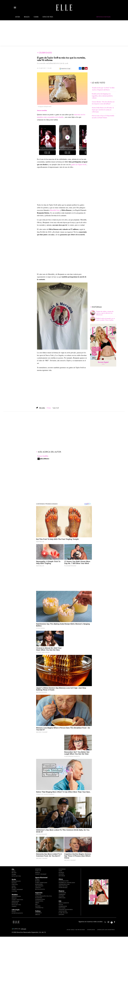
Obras (37, 902)
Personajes (15, 901)
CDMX (60, 870)
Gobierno (38, 912)
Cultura (14, 891)
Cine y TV (38, 870)
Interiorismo (63, 887)
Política (37, 911)
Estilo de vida (48, 17)
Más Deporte (39, 886)
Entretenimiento (17, 913)
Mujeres (37, 906)
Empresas (38, 894)
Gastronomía (16, 896)
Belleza (27, 17)
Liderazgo (62, 894)
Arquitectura (63, 886)
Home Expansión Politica (43, 896)
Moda (17, 17)
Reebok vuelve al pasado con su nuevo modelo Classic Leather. (105, 319)
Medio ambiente (64, 902)
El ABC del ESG (63, 912)
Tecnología (39, 901)
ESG (36, 904)
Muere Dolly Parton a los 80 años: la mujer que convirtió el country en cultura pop (103, 110)
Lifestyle (38, 887)
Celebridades (45, 53)
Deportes (38, 869)
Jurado (14, 906)
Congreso (62, 869)
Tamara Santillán (42, 456)
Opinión (61, 874)
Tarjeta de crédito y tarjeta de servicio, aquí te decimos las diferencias (104, 313)
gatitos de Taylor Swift (78, 164)
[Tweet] (83, 68)
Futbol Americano (41, 882)
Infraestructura (64, 884)
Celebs (36, 17)
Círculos (15, 884)
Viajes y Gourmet (17, 889)
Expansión (38, 893)
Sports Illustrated (41, 877)
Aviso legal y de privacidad (76, 929)
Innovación (63, 911)
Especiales (62, 897)
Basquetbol (39, 884)
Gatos (49, 408)
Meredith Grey (55, 210)
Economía (38, 897)
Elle (13, 869)
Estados (61, 872)
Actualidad (62, 892)
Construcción (64, 881)
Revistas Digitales (104, 17)
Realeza (14, 882)
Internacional (40, 899)
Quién (14, 879)
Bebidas (14, 898)
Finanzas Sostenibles (66, 909)
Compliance (91, 929)
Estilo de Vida (16, 904)
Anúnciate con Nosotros (106, 929)
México (37, 914)
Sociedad (62, 875)
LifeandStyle (39, 907)
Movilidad (62, 907)
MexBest (15, 895)
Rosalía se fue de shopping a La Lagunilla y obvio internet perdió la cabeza (102, 96)
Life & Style (15, 910)
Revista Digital (103, 362)
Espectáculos (16, 881)
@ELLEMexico (44, 459)
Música (37, 872)
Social (61, 904)
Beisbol (37, 881)
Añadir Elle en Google (65, 68)
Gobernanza (63, 906)
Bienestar (15, 903)
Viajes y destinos (17, 899)
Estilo (14, 911)
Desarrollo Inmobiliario (67, 882)
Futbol (37, 879)
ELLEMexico (105, 922)
